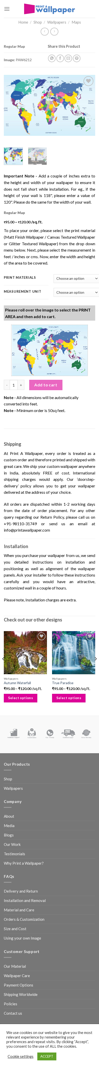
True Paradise (62, 683)
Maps (76, 22)
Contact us (13, 1013)
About (9, 816)
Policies (10, 1003)
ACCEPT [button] (46, 1056)
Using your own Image (22, 938)
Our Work (12, 844)
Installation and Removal (25, 900)
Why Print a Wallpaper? (24, 863)
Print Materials (20, 278)
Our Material (15, 966)
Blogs (9, 835)
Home (23, 22)
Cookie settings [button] (21, 1056)
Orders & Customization (24, 919)
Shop (38, 22)
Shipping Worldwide (21, 994)
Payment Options (18, 985)
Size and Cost (15, 928)
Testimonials (14, 853)
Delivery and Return (21, 891)
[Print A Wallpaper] (49, 9)
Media (9, 825)
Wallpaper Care (17, 975)
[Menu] (7, 9)
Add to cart (45, 384)
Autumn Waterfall (17, 683)
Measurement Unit (22, 291)
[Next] (87, 105)
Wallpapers (56, 22)
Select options (20, 698)
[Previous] (11, 105)
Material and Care (19, 910)
